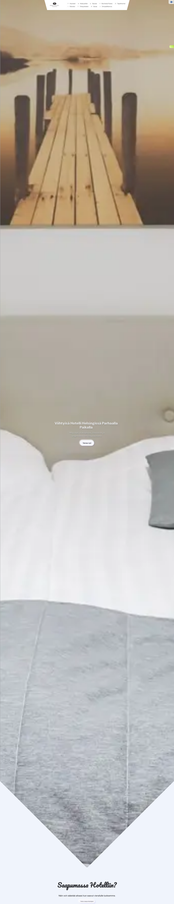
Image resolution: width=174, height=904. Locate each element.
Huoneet (72, 4)
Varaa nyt (87, 443)
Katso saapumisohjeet (87, 901)
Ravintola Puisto (107, 4)
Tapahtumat (121, 4)
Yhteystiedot (84, 6)
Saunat (94, 4)
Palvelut (72, 6)
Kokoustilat (84, 4)
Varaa (95, 6)
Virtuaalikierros (107, 6)
